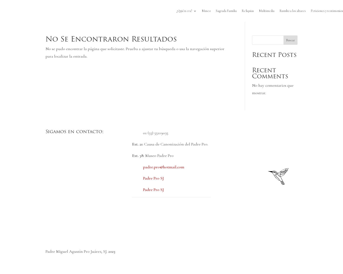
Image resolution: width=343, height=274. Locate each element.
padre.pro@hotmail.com (163, 167)
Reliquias (248, 11)
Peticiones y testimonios (327, 11)
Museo (206, 11)
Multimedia (266, 11)
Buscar (290, 40)
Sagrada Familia (226, 11)
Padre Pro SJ (153, 178)
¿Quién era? (184, 11)
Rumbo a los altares (293, 11)
